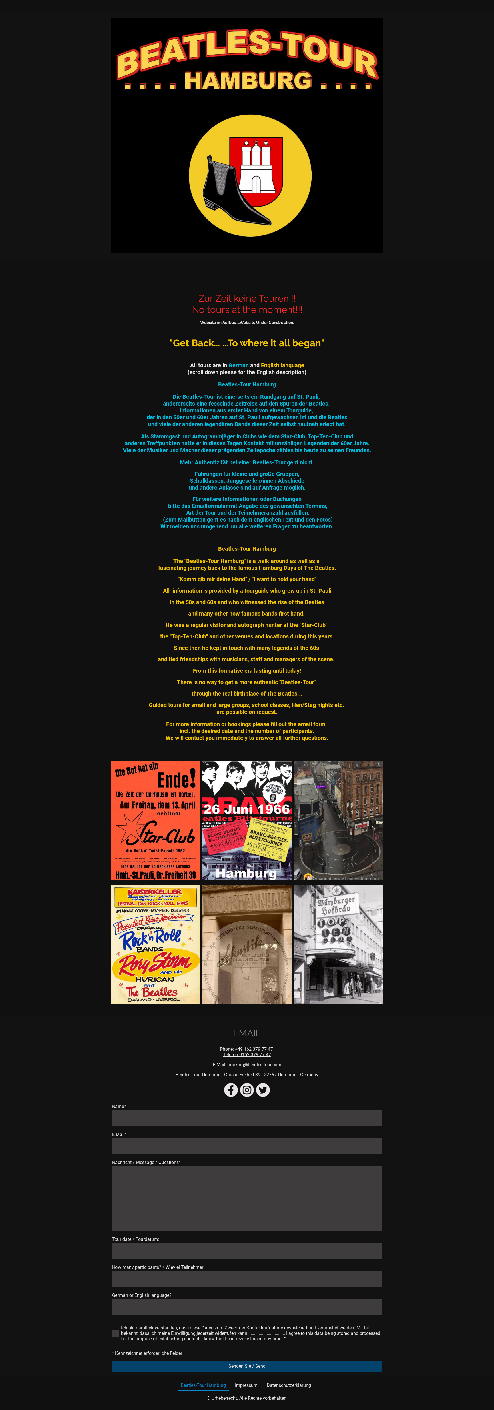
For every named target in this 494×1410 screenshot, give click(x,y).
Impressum (246, 1385)
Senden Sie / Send (247, 1366)
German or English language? (142, 1295)
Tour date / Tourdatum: (135, 1239)
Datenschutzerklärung (289, 1385)
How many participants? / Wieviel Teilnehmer (157, 1267)
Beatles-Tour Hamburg (203, 1385)
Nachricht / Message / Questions (146, 1162)
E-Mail (119, 1134)
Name (119, 1106)
